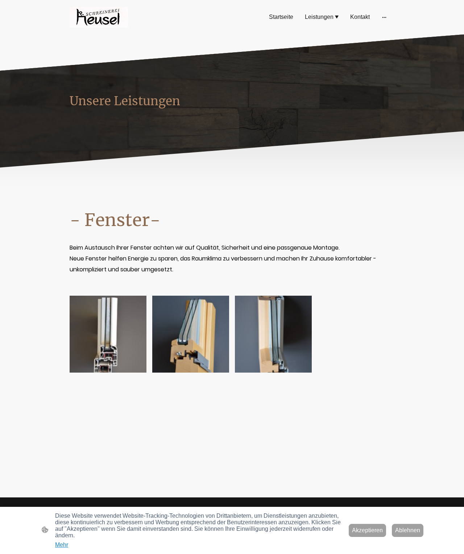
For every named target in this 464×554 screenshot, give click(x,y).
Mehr (61, 545)
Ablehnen (407, 530)
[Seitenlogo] (99, 17)
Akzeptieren (367, 530)
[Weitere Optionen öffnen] (384, 17)
